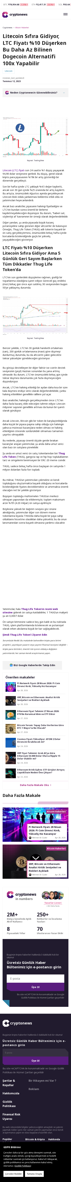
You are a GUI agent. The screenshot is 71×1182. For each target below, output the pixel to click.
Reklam (34, 1089)
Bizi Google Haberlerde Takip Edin (34, 665)
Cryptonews (7, 27)
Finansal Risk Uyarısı (11, 1116)
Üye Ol (35, 987)
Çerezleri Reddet (13, 1173)
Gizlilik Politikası (9, 1104)
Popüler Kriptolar (8, 1140)
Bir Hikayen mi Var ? (42, 1081)
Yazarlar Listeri (53, 902)
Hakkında (54, 1139)
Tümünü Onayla (34, 1173)
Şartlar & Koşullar (9, 1083)
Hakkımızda (11, 1093)
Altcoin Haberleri (22, 27)
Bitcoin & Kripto (35, 1139)
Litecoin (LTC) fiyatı (13, 170)
